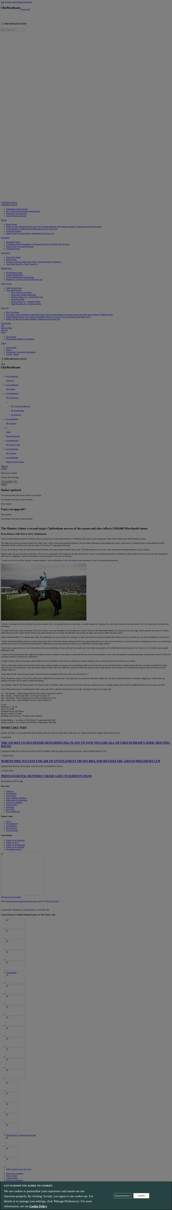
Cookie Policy (38, 1206)
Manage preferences (122, 1196)
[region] (86, 1196)
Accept (141, 1196)
